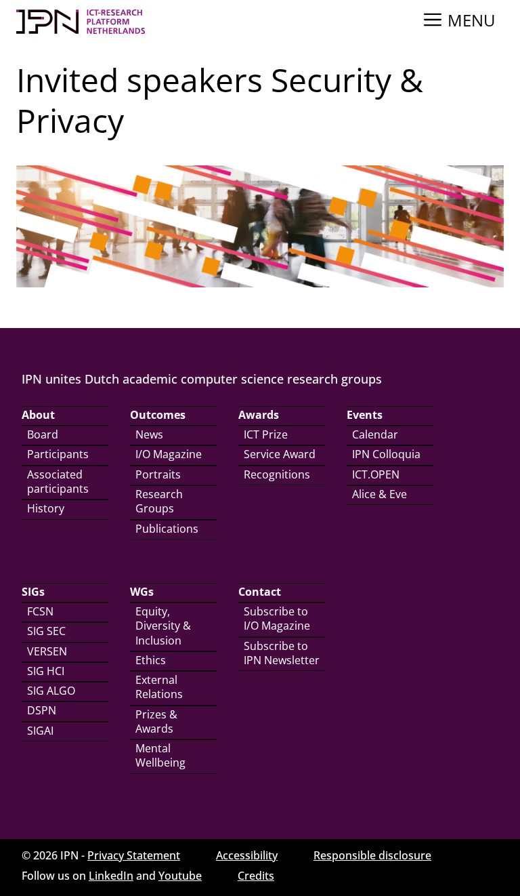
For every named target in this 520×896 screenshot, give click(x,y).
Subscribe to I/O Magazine (277, 618)
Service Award (280, 454)
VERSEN (47, 651)
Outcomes (158, 414)
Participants (58, 454)
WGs (142, 591)
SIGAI (40, 730)
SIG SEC (46, 631)
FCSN (40, 611)
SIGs (33, 591)
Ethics (150, 660)
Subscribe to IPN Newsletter (282, 653)
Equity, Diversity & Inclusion (163, 626)
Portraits (158, 474)
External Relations (159, 686)
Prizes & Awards (156, 721)
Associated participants (58, 481)
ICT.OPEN (375, 474)
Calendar (375, 434)
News (149, 434)
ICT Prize (266, 434)
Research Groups (159, 501)
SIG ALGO (51, 690)
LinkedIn (111, 875)
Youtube (180, 875)
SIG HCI (45, 671)
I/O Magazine (168, 454)
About (38, 414)
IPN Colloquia (386, 454)
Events (365, 414)
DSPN (41, 710)
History (45, 508)
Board (42, 434)
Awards (258, 414)
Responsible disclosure (372, 855)
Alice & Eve (379, 494)
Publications (166, 528)
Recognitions (277, 474)
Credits (256, 875)
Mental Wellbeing (160, 755)
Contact (259, 591)
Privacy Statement (133, 855)
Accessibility (247, 855)
